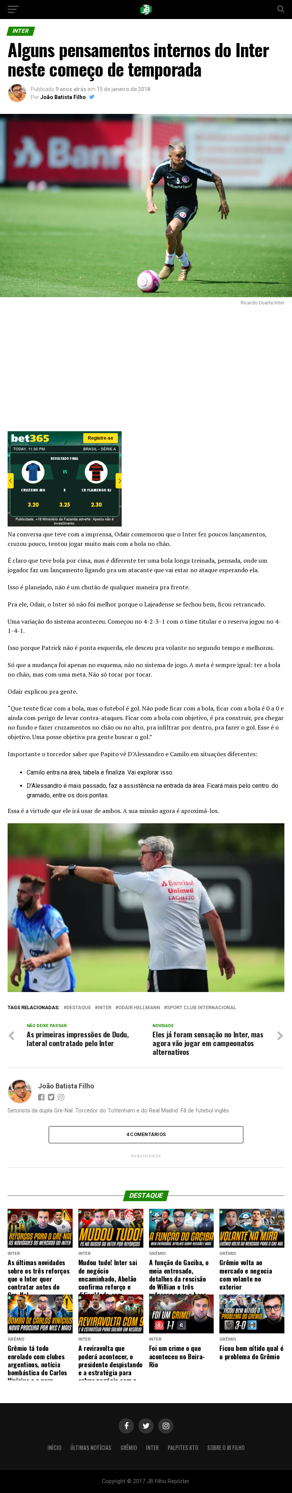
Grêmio (129, 1447)
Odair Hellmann (139, 1007)
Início (54, 1447)
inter (104, 1007)
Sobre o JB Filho (225, 1447)
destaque (79, 1007)
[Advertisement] (146, 366)
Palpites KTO (183, 1447)
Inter (152, 1447)
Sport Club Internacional (201, 1007)
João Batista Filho (63, 97)
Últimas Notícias (90, 1447)
